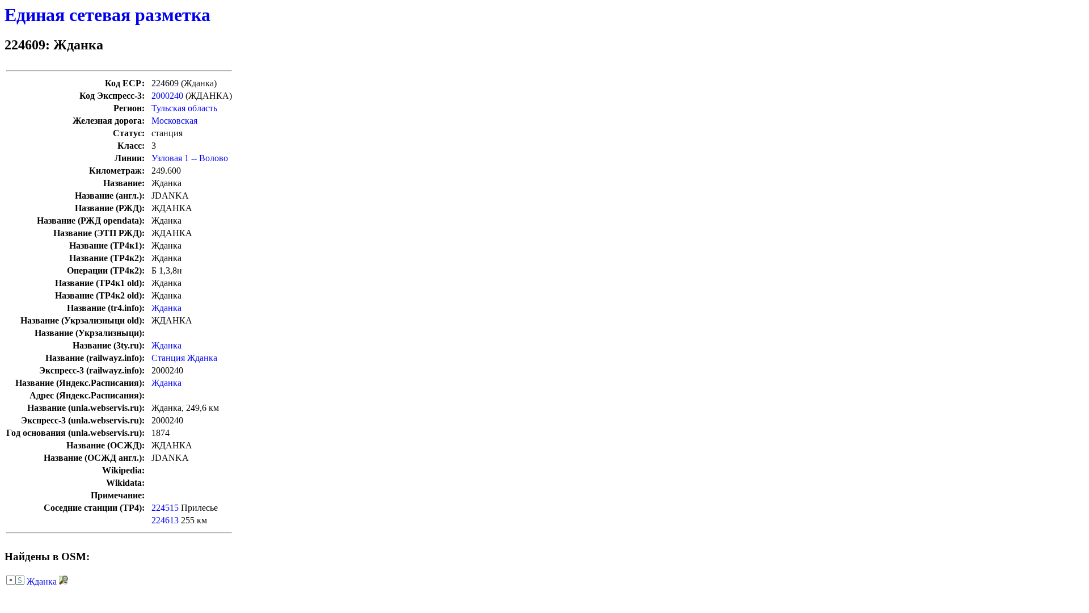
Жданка (166, 308)
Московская (174, 120)
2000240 (167, 95)
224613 (165, 520)
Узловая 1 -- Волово (189, 158)
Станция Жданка (184, 358)
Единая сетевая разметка (107, 15)
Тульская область (184, 108)
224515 (165, 508)
